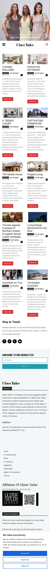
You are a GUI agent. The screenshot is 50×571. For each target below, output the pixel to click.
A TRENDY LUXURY (8, 122)
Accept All (25, 553)
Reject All (25, 566)
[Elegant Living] (37, 166)
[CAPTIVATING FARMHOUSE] (37, 113)
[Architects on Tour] (12, 275)
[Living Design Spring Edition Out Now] (37, 217)
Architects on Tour (12, 282)
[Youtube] (20, 341)
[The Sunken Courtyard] (37, 275)
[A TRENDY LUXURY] (12, 113)
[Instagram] (10, 341)
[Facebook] (4, 341)
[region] (25, 551)
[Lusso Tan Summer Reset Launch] (25, 20)
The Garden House (12, 174)
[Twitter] (15, 341)
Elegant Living (34, 174)
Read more (7, 99)
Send (23, 366)
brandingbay (14, 73)
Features (5, 73)
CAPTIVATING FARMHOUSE (35, 122)
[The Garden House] (12, 166)
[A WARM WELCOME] (12, 59)
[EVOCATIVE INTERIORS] (37, 59)
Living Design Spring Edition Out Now (37, 228)
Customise (25, 560)
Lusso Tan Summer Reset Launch (25, 37)
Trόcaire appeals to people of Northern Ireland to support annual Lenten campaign (11, 231)
